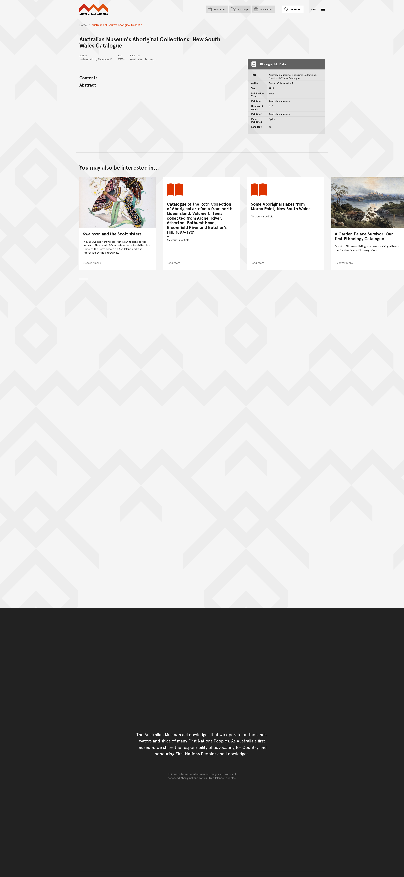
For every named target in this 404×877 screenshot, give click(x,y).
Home (83, 25)
